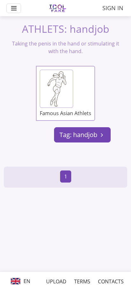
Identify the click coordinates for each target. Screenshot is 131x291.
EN (26, 281)
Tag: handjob (79, 134)
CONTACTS (111, 281)
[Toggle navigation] (13, 8)
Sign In (112, 8)
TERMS (82, 281)
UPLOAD (56, 281)
